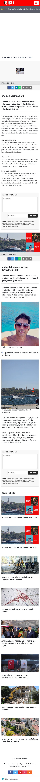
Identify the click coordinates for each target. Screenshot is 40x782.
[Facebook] (9, 87)
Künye (14, 764)
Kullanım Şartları (15, 766)
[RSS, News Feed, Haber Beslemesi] (29, 772)
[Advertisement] (20, 33)
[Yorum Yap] (30, 87)
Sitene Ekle (25, 766)
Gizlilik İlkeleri (30, 764)
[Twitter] (12, 87)
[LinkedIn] (16, 87)
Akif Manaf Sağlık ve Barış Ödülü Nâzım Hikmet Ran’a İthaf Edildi (21, 9)
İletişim (21, 764)
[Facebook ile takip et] (10, 772)
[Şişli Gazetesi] (8, 3)
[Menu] (36, 3)
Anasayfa (7, 764)
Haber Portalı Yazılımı (11, 779)
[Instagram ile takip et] (24, 772)
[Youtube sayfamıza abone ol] (20, 772)
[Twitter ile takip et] (15, 772)
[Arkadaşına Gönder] (23, 87)
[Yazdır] (27, 87)
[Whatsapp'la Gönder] (19, 87)
